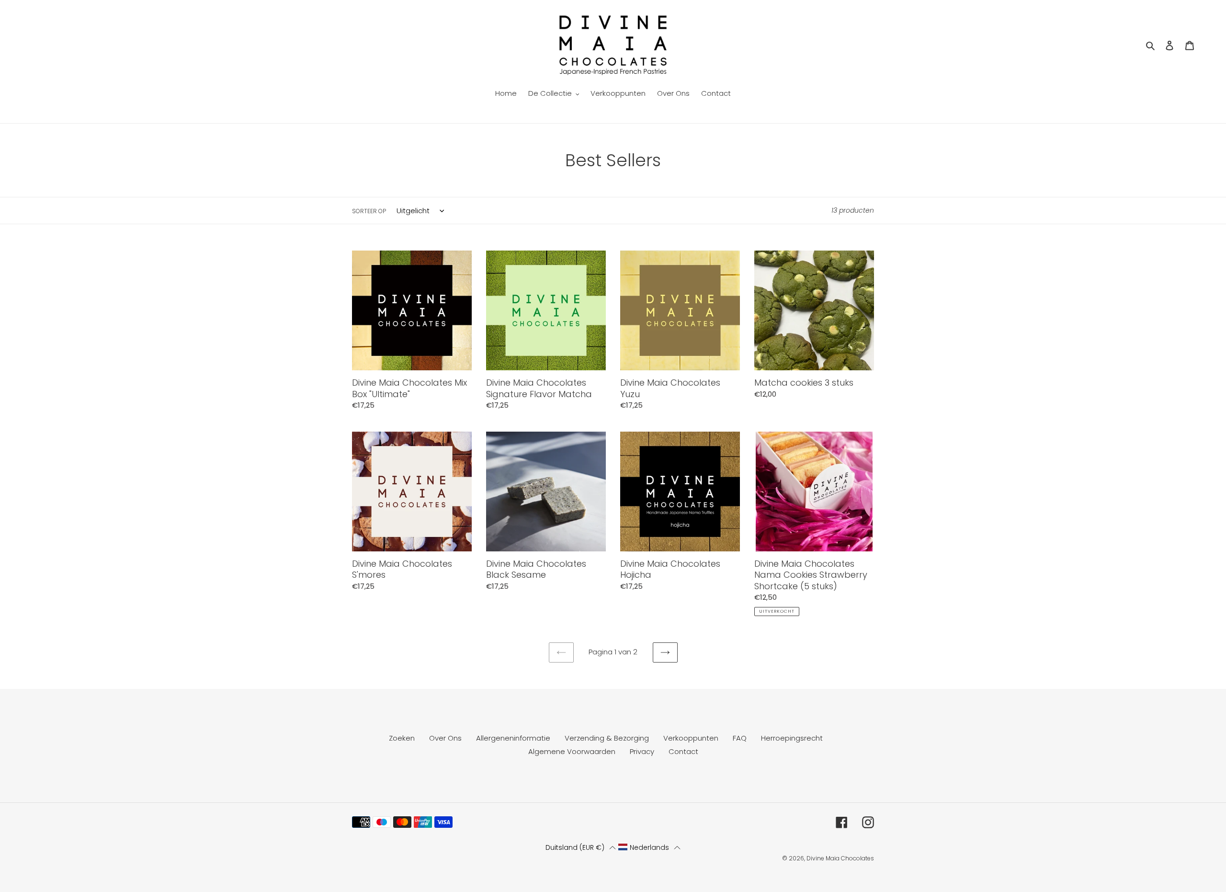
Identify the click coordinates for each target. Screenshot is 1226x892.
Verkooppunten (690, 738)
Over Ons (445, 738)
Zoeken (402, 738)
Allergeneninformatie (513, 738)
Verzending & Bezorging (607, 738)
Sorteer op (369, 211)
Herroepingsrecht (792, 738)
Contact (683, 751)
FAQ (740, 738)
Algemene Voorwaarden (571, 751)
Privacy (642, 751)
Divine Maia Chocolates (840, 858)
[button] (580, 847)
